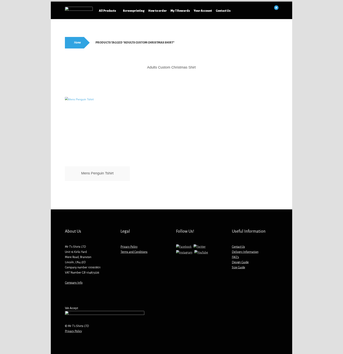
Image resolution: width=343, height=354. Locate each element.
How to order (157, 10)
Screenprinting (134, 10)
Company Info (74, 282)
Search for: (254, 11)
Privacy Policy (129, 246)
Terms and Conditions (133, 251)
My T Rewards (180, 10)
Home (77, 42)
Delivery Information (245, 251)
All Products (107, 10)
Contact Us (223, 10)
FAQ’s (235, 257)
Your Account (203, 10)
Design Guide (240, 262)
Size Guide (238, 267)
